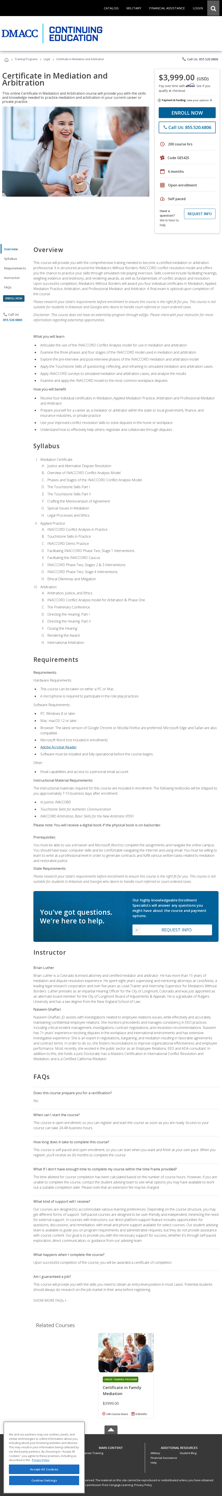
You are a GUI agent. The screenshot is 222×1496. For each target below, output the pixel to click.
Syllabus (10, 259)
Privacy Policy (143, 1485)
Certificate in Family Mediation (122, 1390)
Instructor (12, 278)
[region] (44, 1457)
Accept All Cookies (44, 1469)
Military (155, 1453)
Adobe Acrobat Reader (58, 747)
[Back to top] (111, 1447)
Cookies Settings (44, 1480)
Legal (47, 59)
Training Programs (26, 59)
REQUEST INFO (200, 213)
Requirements (15, 268)
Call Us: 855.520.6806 (200, 59)
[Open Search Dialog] (213, 8)
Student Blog (188, 1453)
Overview (11, 249)
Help (154, 1463)
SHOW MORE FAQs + (50, 1300)
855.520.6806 (12, 320)
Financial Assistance (164, 1458)
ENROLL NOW (187, 112)
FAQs (8, 287)
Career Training (93, 1453)
